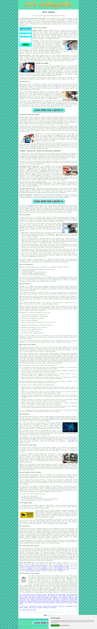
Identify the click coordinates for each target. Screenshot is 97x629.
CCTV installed (48, 562)
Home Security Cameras (59, 599)
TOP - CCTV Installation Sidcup (27, 609)
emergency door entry (63, 569)
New (29, 619)
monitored (33, 491)
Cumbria (26, 607)
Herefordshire (33, 606)
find (23, 548)
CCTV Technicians (60, 594)
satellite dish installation (32, 570)
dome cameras (39, 259)
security (32, 217)
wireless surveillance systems (39, 589)
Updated (32, 619)
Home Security (51, 594)
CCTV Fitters (26, 594)
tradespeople (60, 570)
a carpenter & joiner (46, 569)
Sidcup (31, 205)
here (51, 560)
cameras (58, 31)
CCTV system (72, 86)
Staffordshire (46, 606)
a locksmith (29, 568)
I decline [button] (57, 625)
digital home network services (61, 566)
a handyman (44, 566)
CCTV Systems (62, 595)
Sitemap (20, 619)
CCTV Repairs (53, 597)
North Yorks (32, 607)
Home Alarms (69, 602)
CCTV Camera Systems (40, 594)
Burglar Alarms (48, 619)
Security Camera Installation (27, 595)
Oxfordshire (55, 606)
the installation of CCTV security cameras (56, 584)
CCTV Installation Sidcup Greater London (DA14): (32, 18)
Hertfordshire (52, 607)
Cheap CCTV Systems (43, 597)
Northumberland (69, 606)
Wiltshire (61, 606)
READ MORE (71, 441)
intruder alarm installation (26, 566)
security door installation (26, 569)
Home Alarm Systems (41, 595)
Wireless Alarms (60, 602)
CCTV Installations (72, 594)
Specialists (36, 619)
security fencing (58, 565)
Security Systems (47, 599)
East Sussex (39, 607)
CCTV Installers (63, 597)
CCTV (36, 56)
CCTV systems (62, 18)
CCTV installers (37, 209)
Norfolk (40, 606)
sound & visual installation (38, 565)
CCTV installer (74, 575)
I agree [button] (53, 625)
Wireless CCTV (70, 595)
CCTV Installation (53, 595)
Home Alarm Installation (48, 602)
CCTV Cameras (64, 598)
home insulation (59, 568)
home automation (43, 568)
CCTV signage (48, 519)
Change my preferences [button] (65, 625)
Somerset (45, 607)
